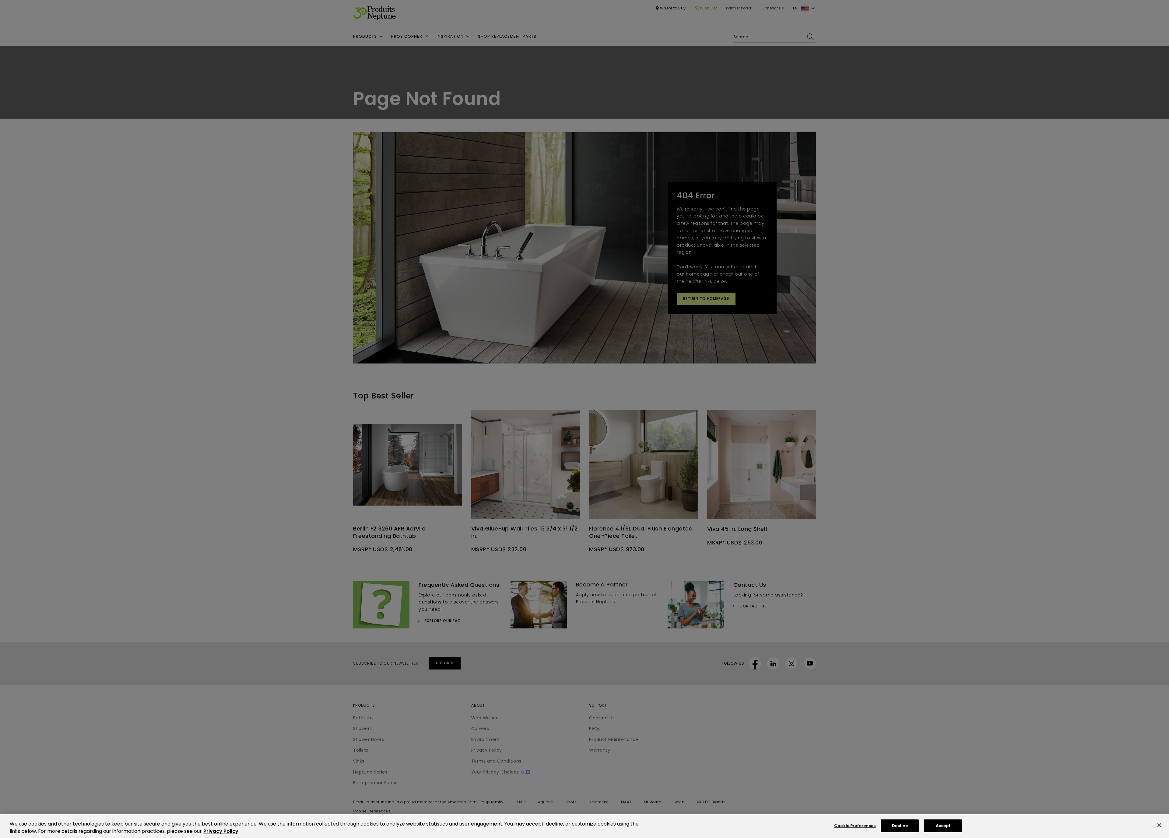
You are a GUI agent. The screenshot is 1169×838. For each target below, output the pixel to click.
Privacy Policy (220, 831)
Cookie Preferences (855, 826)
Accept (943, 826)
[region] (584, 826)
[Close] (1159, 825)
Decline (900, 826)
